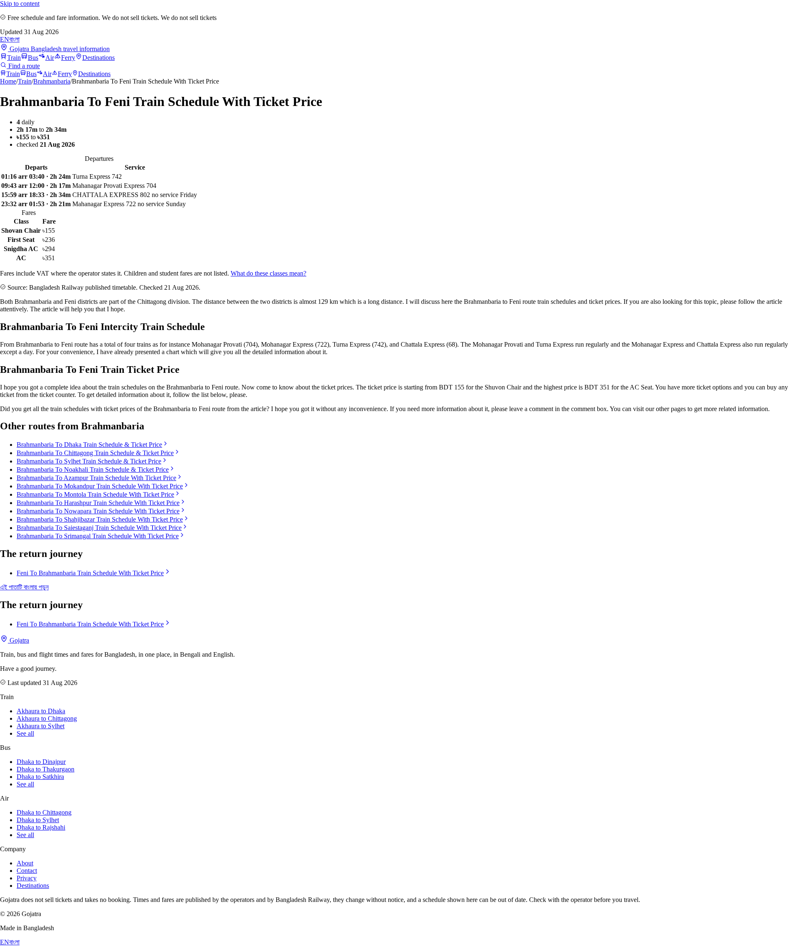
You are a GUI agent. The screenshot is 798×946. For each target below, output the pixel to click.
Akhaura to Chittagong (47, 718)
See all (25, 733)
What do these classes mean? (268, 273)
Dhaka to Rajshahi (41, 827)
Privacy (27, 878)
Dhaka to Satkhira (40, 776)
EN (4, 39)
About (25, 863)
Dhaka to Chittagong (44, 812)
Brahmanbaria (51, 81)
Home (8, 81)
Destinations (98, 57)
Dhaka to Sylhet (38, 819)
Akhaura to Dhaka (41, 710)
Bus (33, 57)
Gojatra (18, 640)
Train (14, 57)
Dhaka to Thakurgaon (45, 769)
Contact (27, 870)
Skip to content (19, 3)
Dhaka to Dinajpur (41, 761)
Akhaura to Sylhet (40, 725)
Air (49, 57)
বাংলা (14, 39)
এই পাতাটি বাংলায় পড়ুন (24, 587)
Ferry (68, 57)
